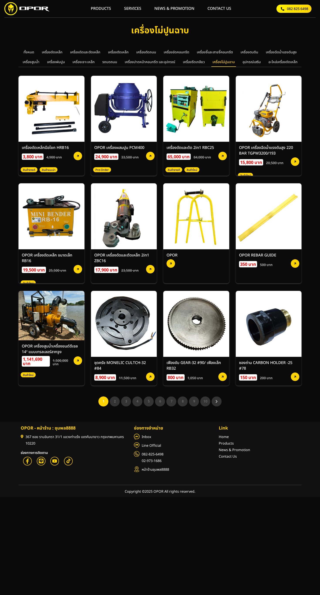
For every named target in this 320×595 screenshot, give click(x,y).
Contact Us (228, 456)
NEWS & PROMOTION (174, 9)
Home (224, 437)
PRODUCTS (101, 9)
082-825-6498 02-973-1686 (152, 458)
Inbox (146, 437)
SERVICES (132, 9)
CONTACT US (219, 9)
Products (226, 443)
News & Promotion (234, 450)
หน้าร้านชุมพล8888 (155, 469)
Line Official (151, 445)
